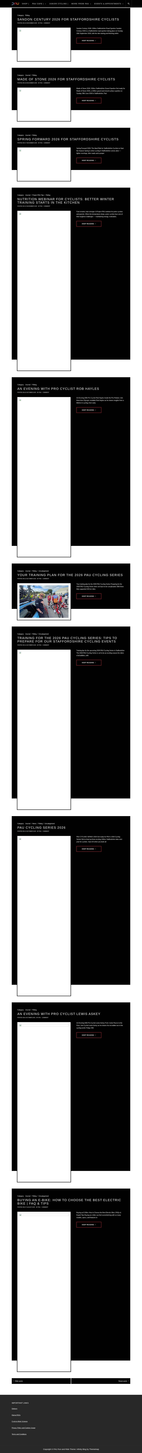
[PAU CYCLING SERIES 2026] (44, 916)
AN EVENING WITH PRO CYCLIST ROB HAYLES (58, 388)
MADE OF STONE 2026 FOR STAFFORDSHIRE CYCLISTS (66, 79)
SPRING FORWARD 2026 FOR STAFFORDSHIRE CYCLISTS (68, 139)
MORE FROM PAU (80, 4)
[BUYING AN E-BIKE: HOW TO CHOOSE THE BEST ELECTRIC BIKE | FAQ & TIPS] (44, 1291)
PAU (41, 23)
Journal (27, 75)
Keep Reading (88, 40)
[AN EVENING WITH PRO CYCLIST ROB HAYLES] (44, 477)
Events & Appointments (107, 4)
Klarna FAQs (16, 1415)
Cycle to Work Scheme (20, 1421)
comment (47, 23)
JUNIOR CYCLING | (58, 4)
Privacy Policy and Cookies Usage (23, 1428)
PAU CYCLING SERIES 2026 (41, 827)
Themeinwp (94, 1449)
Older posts (19, 1381)
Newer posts (123, 1381)
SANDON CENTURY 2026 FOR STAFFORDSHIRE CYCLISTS (68, 19)
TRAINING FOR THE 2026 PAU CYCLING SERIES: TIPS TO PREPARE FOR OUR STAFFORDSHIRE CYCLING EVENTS (67, 639)
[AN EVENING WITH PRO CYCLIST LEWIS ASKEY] (44, 1102)
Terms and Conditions (19, 1434)
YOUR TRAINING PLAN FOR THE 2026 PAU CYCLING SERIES (70, 575)
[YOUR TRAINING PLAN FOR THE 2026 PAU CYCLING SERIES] (44, 601)
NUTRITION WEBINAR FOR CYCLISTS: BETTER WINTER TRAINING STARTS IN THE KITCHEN (65, 200)
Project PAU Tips (38, 195)
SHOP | (25, 4)
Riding (27, 15)
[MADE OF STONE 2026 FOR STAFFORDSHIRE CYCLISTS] (44, 104)
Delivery (14, 1409)
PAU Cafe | (38, 4)
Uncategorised (44, 571)
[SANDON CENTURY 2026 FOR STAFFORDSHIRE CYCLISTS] (44, 44)
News (34, 823)
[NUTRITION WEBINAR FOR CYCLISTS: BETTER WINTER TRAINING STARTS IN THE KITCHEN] (44, 290)
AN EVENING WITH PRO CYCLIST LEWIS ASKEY (59, 1014)
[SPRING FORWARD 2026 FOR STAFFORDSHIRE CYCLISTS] (44, 164)
